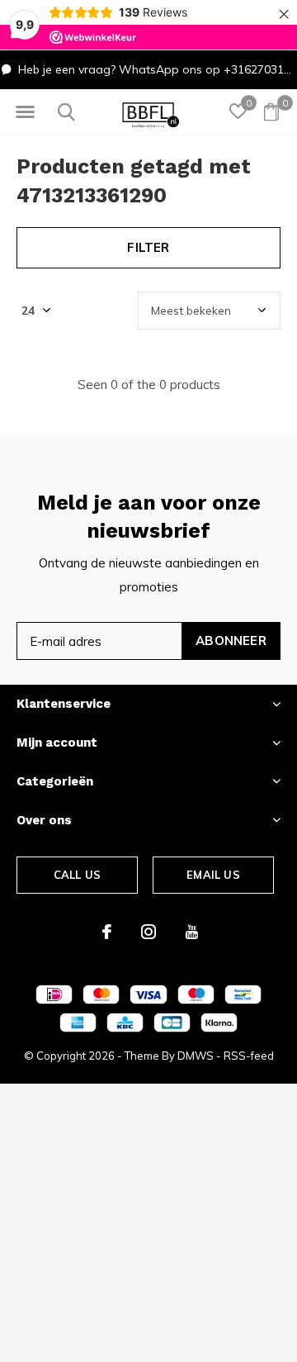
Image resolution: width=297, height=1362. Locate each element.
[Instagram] (148, 932)
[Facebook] (106, 932)
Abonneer (231, 640)
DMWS (195, 1055)
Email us (212, 874)
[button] (25, 112)
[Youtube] (192, 932)
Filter (148, 247)
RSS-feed (249, 1055)
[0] (271, 111)
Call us (77, 874)
